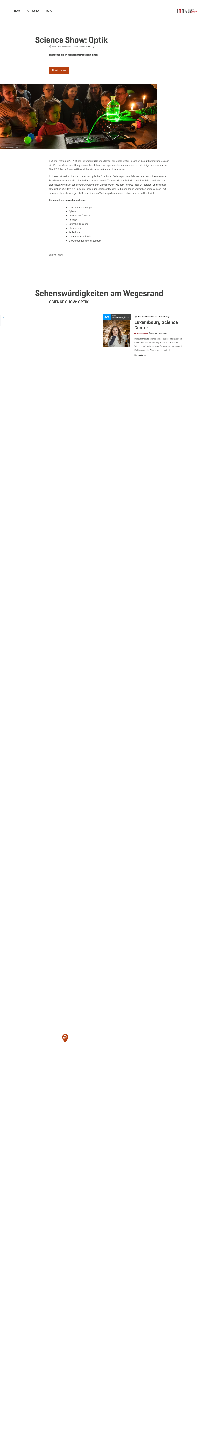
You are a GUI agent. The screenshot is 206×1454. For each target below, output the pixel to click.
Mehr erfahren (147, 337)
